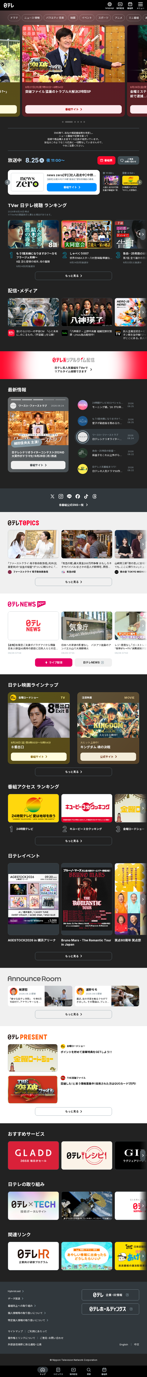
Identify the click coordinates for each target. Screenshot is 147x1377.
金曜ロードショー (28, 697)
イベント (87, 17)
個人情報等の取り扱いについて (25, 1313)
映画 (72, 17)
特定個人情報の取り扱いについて (26, 1320)
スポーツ (103, 17)
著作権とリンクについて (21, 1337)
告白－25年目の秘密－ (31, 405)
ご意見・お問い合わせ (52, 1337)
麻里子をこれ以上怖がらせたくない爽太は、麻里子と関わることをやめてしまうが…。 (38, 454)
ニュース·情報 (32, 17)
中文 (136, 1344)
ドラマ (14, 17)
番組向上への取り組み (20, 1305)
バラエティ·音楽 (55, 17)
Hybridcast (14, 1291)
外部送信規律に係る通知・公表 (25, 1344)
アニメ (118, 17)
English (124, 1344)
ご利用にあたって (37, 1331)
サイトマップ (15, 1331)
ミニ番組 (134, 17)
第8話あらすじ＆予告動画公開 (36, 442)
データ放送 (14, 1298)
